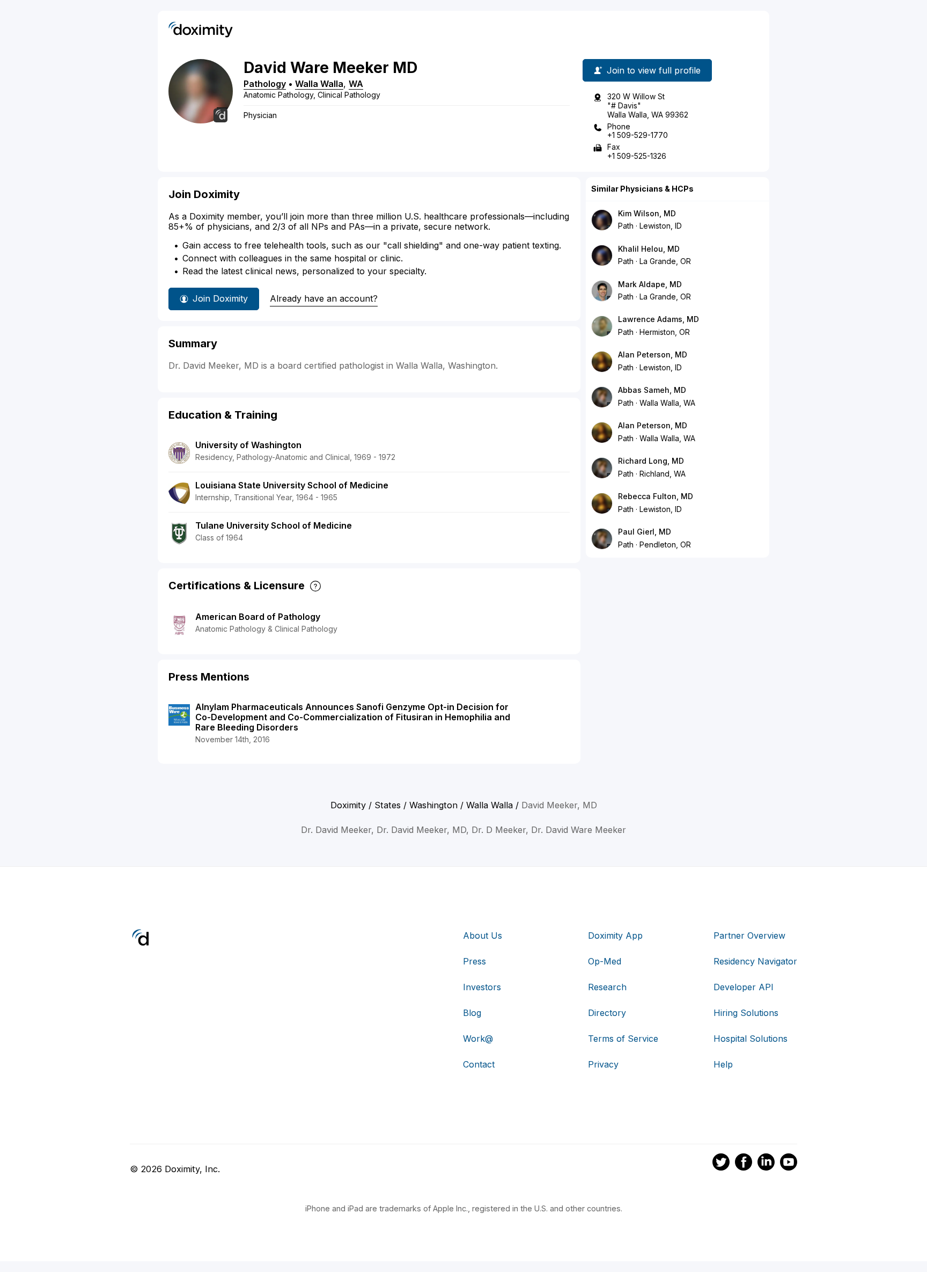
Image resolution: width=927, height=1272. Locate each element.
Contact (479, 1064)
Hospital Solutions (750, 1038)
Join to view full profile (654, 70)
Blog (472, 1012)
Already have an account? (324, 298)
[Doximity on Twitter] (721, 1163)
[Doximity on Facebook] (743, 1163)
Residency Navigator (755, 961)
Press (474, 961)
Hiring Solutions (745, 1012)
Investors (482, 987)
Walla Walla (319, 83)
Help (723, 1064)
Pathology (265, 83)
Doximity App (615, 935)
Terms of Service (623, 1038)
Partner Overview (749, 935)
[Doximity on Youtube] (788, 1163)
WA (356, 83)
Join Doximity (220, 298)
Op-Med (604, 961)
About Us (482, 935)
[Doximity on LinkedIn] (766, 1163)
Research (607, 987)
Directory (607, 1012)
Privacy (603, 1064)
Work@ (478, 1038)
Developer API (743, 987)
